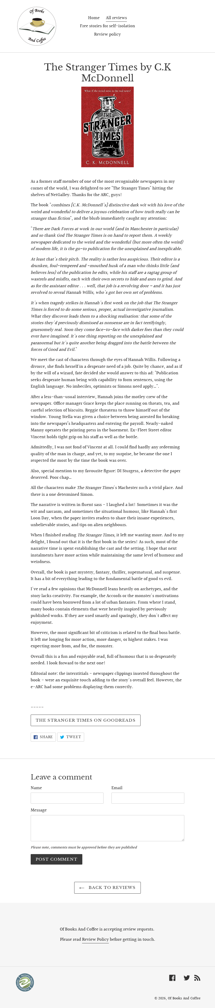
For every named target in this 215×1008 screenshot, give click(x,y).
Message (39, 810)
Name (36, 788)
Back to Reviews (111, 887)
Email (116, 788)
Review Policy (95, 939)
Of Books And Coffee (184, 998)
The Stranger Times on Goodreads (86, 720)
